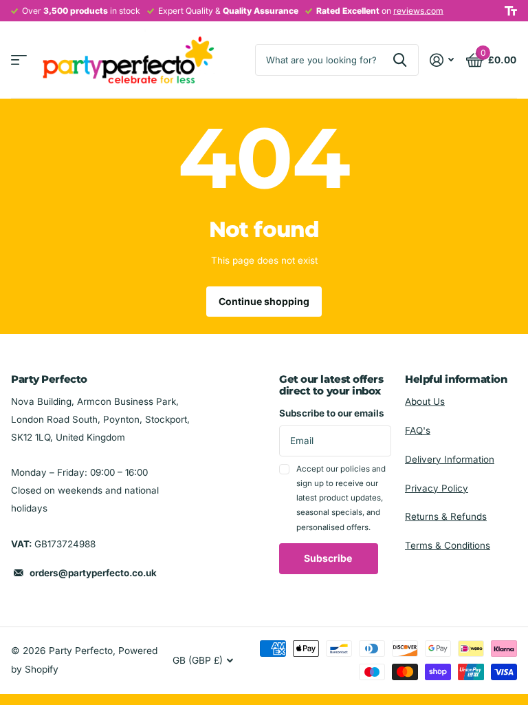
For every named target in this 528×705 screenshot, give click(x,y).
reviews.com (418, 11)
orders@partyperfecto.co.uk (93, 572)
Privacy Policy (436, 488)
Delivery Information (449, 459)
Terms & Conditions (447, 545)
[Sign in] (442, 60)
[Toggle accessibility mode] (511, 11)
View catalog (19, 60)
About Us (425, 401)
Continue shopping (264, 301)
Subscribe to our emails (331, 413)
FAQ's (417, 430)
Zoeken (400, 60)
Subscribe (329, 558)
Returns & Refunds (446, 516)
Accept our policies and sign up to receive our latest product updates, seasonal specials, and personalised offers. (341, 498)
